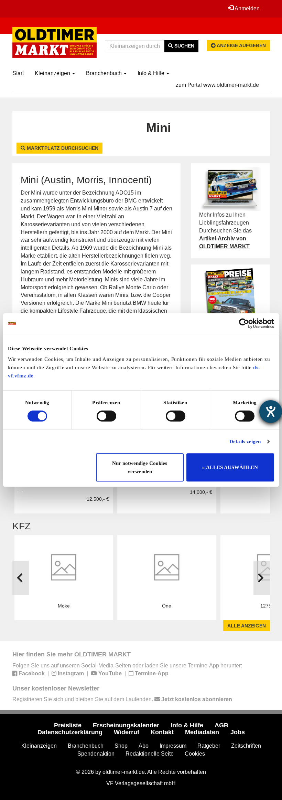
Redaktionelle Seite (150, 754)
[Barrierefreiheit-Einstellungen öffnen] (270, 411)
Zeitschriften (246, 746)
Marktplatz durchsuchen (61, 148)
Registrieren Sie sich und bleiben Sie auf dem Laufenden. (122, 699)
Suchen (183, 46)
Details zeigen (245, 441)
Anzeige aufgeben (241, 45)
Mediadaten (202, 732)
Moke (64, 606)
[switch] (106, 416)
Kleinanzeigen (53, 73)
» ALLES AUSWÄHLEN (230, 467)
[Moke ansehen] (63, 568)
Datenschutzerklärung (69, 732)
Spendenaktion (96, 754)
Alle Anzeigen (246, 625)
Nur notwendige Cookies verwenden (139, 467)
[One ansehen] (166, 568)
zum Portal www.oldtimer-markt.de (217, 85)
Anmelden (247, 8)
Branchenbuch (104, 73)
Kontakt (162, 732)
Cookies (195, 754)
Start (18, 73)
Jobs (237, 732)
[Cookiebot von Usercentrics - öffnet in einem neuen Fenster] (244, 323)
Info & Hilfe (152, 73)
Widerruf (126, 732)
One (166, 606)
